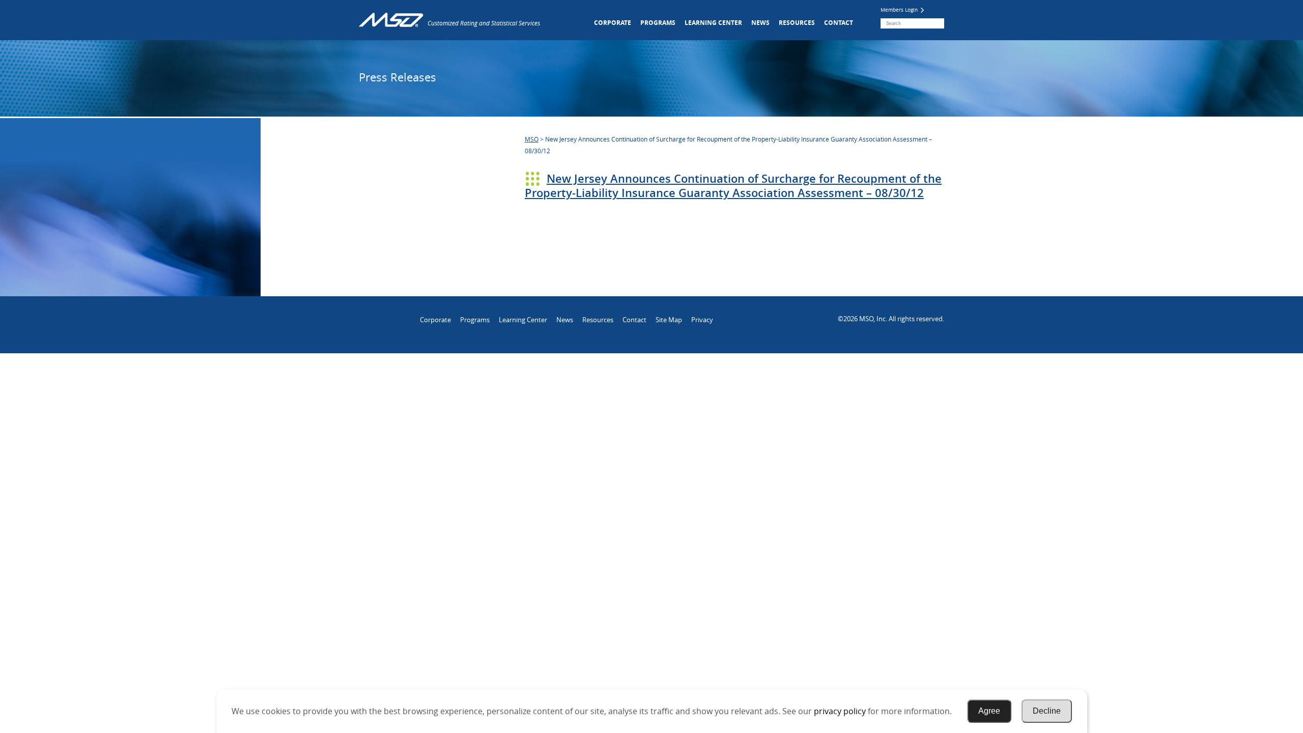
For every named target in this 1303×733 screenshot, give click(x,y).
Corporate (612, 22)
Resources (797, 22)
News (760, 22)
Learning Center (713, 22)
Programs (657, 22)
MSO (532, 139)
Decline (1047, 711)
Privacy (702, 319)
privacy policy (840, 711)
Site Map (669, 319)
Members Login (900, 10)
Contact (838, 22)
